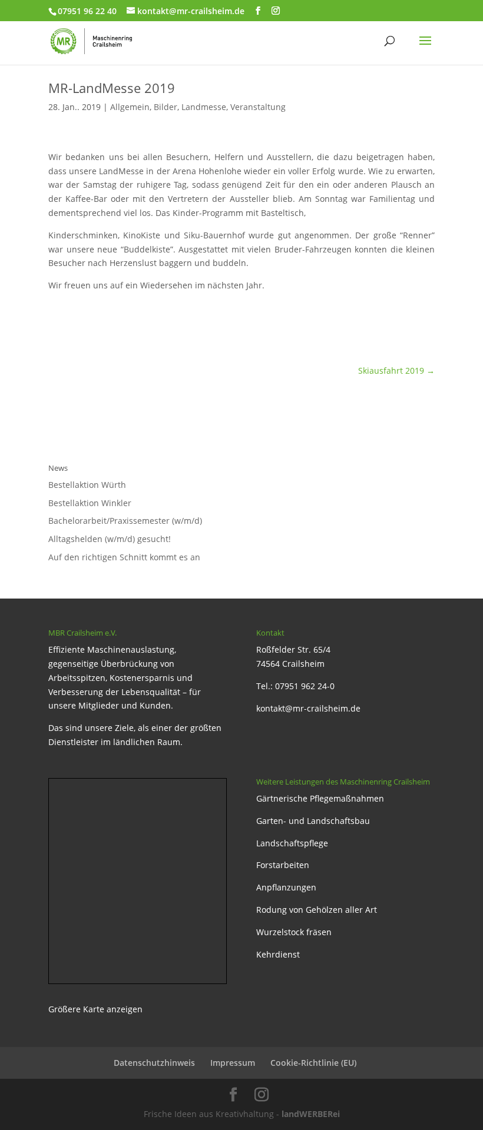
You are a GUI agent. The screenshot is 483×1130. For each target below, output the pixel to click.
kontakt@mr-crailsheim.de (308, 708)
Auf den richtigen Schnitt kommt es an (124, 557)
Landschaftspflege (292, 843)
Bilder (165, 106)
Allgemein (130, 106)
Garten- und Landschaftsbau (313, 820)
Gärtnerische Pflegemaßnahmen (320, 798)
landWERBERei (311, 1113)
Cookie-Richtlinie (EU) (313, 1062)
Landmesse (203, 106)
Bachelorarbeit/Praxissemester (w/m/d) (125, 520)
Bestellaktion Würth (87, 484)
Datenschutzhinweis (154, 1062)
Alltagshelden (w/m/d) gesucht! (109, 538)
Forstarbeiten (282, 864)
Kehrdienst (278, 954)
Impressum (232, 1062)
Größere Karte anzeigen (95, 1009)
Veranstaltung (258, 106)
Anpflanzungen (286, 887)
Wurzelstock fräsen (294, 932)
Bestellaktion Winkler (89, 502)
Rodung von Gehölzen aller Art (316, 909)
